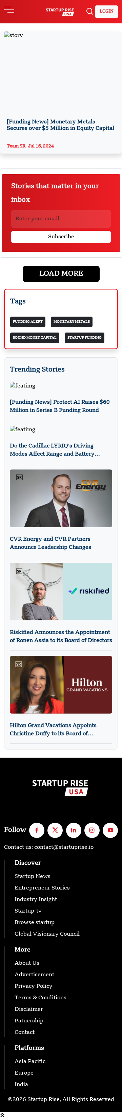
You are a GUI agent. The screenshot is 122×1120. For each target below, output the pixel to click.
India (21, 1084)
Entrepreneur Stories (42, 888)
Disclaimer (29, 1009)
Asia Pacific (30, 1061)
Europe (24, 1073)
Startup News (32, 876)
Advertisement (34, 975)
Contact (25, 1032)
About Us (27, 963)
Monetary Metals (72, 321)
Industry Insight (36, 899)
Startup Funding (84, 337)
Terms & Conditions (40, 998)
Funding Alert (28, 321)
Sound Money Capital (35, 337)
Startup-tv (28, 911)
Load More (61, 274)
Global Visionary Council (47, 934)
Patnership (29, 1021)
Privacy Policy (34, 986)
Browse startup (35, 922)
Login (107, 11)
